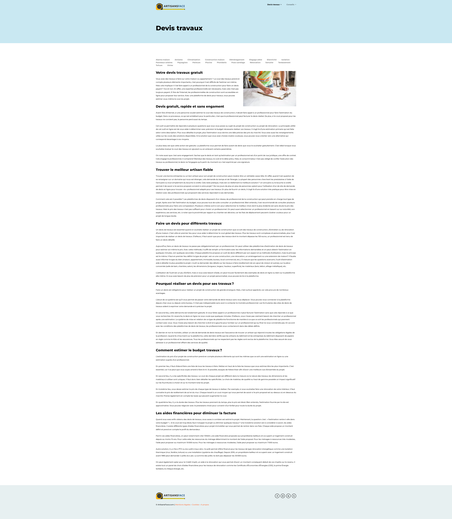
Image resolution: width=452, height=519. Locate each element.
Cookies (195, 504)
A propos (205, 504)
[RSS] (288, 496)
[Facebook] (277, 496)
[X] (294, 496)
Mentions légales (182, 504)
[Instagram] (283, 496)
